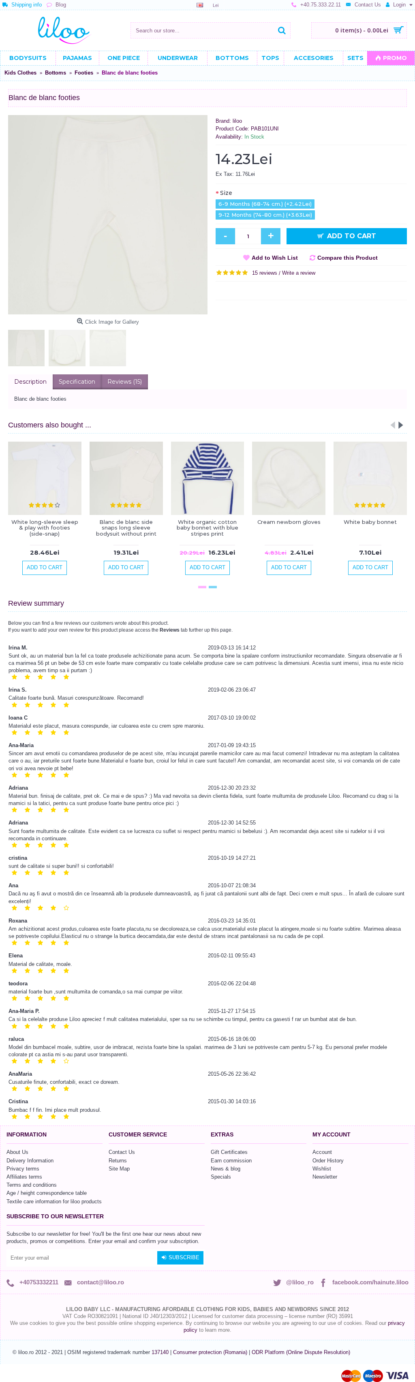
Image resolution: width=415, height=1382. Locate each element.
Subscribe (184, 1257)
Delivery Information (29, 1161)
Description (30, 381)
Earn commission (231, 1161)
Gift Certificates (229, 1152)
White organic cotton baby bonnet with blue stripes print (207, 528)
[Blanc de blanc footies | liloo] (108, 214)
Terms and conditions (31, 1185)
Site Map (119, 1169)
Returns (118, 1161)
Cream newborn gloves (289, 522)
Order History (328, 1161)
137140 (160, 1352)
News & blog (225, 1169)
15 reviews (264, 273)
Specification (77, 381)
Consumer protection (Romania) (211, 1352)
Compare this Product (347, 257)
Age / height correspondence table (46, 1193)
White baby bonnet (370, 522)
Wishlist (321, 1169)
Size (226, 193)
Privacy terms (22, 1169)
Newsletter (324, 1177)
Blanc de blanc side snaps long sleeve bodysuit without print (126, 528)
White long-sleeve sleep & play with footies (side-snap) (44, 528)
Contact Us (122, 1152)
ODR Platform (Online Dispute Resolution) (301, 1352)
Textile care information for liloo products (54, 1201)
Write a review (298, 273)
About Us (17, 1152)
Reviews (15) (124, 381)
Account (322, 1152)
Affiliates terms (24, 1177)
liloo (237, 121)
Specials (221, 1177)
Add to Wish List (275, 257)
